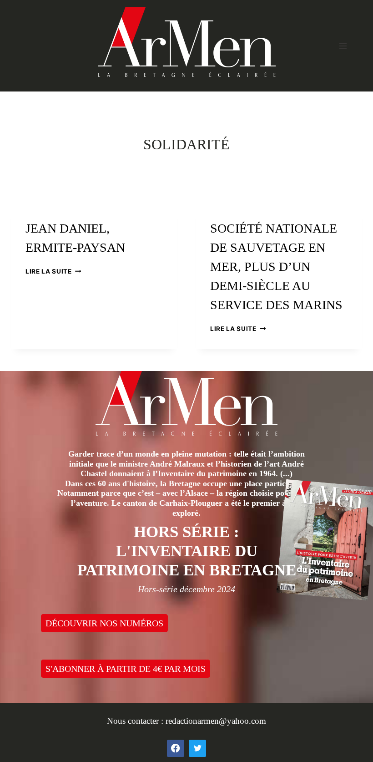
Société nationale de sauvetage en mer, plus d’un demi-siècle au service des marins (276, 266)
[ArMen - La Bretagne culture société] (187, 42)
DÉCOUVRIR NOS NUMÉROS (104, 623)
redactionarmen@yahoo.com (216, 721)
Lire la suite (53, 271)
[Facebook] (175, 748)
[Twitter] (197, 748)
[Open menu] (342, 46)
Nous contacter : (136, 721)
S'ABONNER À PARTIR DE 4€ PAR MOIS (125, 669)
